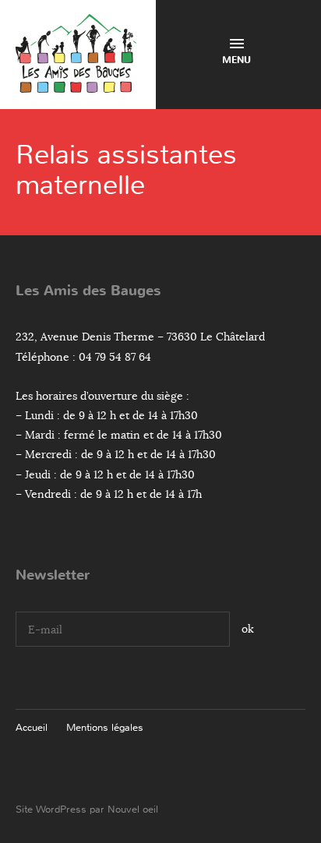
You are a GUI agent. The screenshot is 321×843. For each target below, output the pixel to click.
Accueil (32, 727)
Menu (236, 60)
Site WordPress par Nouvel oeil (87, 809)
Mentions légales (104, 727)
